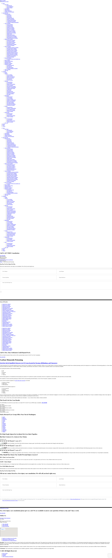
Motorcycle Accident (11, 76)
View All (6, 70)
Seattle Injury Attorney (6, 304)
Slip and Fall (9, 66)
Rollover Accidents (10, 27)
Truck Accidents (8, 46)
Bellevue (6, 81)
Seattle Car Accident (6, 305)
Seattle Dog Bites (5, 346)
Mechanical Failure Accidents (12, 52)
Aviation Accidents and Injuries (13, 22)
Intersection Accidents (11, 40)
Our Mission (7, 8)
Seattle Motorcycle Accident (7, 308)
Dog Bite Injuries (10, 67)
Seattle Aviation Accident (7, 326)
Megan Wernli (9, 7)
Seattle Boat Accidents (6, 312)
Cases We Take (5, 12)
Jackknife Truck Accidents (12, 49)
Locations (4, 71)
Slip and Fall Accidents (11, 86)
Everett (6, 106)
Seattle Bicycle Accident (6, 309)
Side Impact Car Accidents (12, 37)
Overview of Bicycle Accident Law (13, 59)
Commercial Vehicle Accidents (12, 47)
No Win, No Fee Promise (9, 11)
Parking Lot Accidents (11, 30)
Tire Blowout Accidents (11, 55)
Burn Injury (9, 90)
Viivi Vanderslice (10, 6)
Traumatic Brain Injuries (11, 20)
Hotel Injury (9, 16)
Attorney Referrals (8, 10)
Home (1, 261)
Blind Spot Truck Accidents (12, 50)
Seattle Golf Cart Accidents (7, 325)
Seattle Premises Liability (7, 317)
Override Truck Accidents (12, 51)
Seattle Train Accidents (6, 314)
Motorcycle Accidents (9, 39)
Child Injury (9, 89)
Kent (5, 117)
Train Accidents (7, 69)
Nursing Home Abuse (9, 61)
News (3, 125)
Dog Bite (8, 94)
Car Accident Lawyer (11, 109)
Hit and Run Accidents (11, 31)
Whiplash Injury (10, 25)
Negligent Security (10, 18)
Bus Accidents (7, 60)
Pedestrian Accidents (8, 63)
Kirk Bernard (9, 5)
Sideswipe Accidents (11, 34)
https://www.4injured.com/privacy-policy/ (10, 293)
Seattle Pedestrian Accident (7, 313)
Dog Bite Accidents (10, 103)
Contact (3, 126)
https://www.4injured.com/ (75, 291)
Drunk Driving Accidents (11, 160)
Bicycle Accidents (10, 77)
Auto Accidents (7, 23)
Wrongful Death (8, 62)
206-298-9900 (2, 255)
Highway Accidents (10, 29)
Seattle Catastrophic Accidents (7, 310)
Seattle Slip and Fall (6, 307)
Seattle (6, 72)
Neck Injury (9, 15)
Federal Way (7, 112)
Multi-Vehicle (9, 33)
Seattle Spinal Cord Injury (7, 315)
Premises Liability (8, 64)
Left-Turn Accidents (10, 41)
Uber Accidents (10, 24)
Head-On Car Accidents (11, 32)
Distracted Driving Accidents (12, 38)
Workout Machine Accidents (12, 68)
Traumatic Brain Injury (6, 316)
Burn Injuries (9, 17)
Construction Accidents (11, 21)
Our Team (6, 4)
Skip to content (3, 0)
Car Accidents (9, 74)
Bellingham (7, 95)
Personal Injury (10, 82)
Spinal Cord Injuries (10, 19)
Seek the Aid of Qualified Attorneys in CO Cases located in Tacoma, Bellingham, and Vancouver (28, 363)
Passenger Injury (10, 26)
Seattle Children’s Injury (6, 318)
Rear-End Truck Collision (12, 48)
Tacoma (6, 73)
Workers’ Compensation (11, 87)
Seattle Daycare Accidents (7, 324)
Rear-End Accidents (10, 28)
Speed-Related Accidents (11, 44)
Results (3, 248)
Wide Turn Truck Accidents (12, 53)
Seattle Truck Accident (6, 306)
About (3, 3)
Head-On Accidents (10, 45)
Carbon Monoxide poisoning (20, 380)
